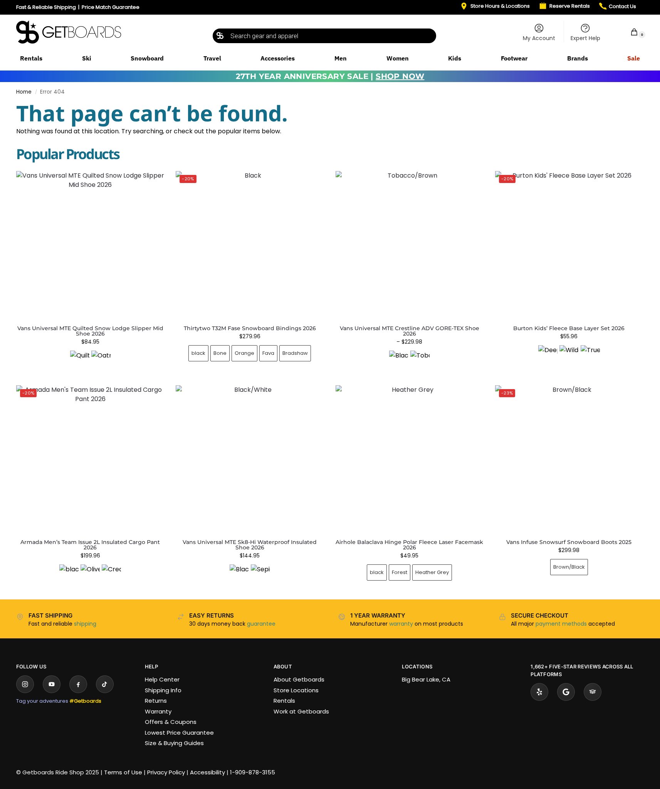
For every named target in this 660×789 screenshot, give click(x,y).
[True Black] (590, 354)
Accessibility (207, 772)
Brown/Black (569, 567)
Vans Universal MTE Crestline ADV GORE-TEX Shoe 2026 (409, 331)
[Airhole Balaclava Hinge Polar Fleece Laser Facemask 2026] (410, 459)
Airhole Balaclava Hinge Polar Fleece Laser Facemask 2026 (409, 544)
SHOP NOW (400, 76)
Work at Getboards (301, 711)
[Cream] (111, 574)
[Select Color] (90, 361)
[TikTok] (105, 684)
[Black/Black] (398, 360)
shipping (85, 624)
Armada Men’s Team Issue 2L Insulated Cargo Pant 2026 (90, 544)
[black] (69, 574)
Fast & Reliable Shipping (46, 7)
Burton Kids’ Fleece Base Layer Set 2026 (569, 328)
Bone (220, 353)
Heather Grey (432, 572)
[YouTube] (51, 684)
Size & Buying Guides (174, 743)
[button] (629, 31)
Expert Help (585, 38)
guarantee (261, 624)
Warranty (158, 711)
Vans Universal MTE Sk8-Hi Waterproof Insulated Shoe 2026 (250, 544)
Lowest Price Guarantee (179, 733)
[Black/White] (239, 574)
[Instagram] (25, 684)
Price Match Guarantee (110, 7)
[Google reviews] (566, 692)
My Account (539, 38)
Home (24, 92)
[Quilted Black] (79, 360)
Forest (399, 572)
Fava (268, 353)
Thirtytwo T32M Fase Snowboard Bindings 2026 (250, 328)
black (198, 353)
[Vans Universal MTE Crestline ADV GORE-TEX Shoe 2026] (410, 245)
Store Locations (296, 690)
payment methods (561, 624)
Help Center (162, 679)
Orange (244, 353)
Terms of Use (123, 772)
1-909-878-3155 (252, 772)
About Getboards (299, 679)
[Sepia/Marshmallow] (260, 574)
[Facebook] (78, 684)
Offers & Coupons (170, 722)
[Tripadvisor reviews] (592, 692)
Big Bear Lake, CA (426, 679)
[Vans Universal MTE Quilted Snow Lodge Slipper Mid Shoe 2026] (90, 245)
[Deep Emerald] (548, 354)
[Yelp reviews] (539, 692)
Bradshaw (295, 353)
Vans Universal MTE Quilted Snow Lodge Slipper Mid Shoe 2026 (90, 331)
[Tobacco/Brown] (420, 360)
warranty (401, 624)
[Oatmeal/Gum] (101, 360)
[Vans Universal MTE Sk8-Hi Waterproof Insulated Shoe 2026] (250, 459)
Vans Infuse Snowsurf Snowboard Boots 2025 (568, 542)
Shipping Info (163, 690)
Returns (156, 701)
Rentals (284, 701)
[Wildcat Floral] (569, 354)
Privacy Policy (166, 772)
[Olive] (90, 574)
